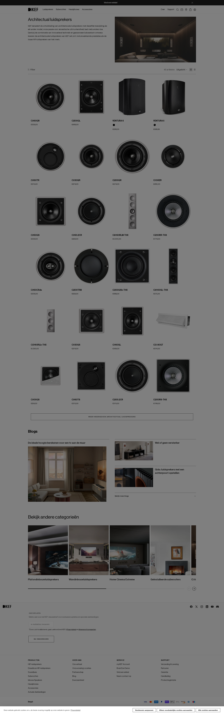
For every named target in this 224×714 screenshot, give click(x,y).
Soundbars (32, 672)
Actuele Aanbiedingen (37, 692)
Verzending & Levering (170, 664)
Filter (32, 69)
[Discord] (217, 607)
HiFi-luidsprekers (35, 664)
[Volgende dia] (67, 96)
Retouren (165, 668)
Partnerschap (77, 672)
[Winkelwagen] (190, 9)
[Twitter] (196, 607)
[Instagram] (202, 607)
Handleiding (165, 676)
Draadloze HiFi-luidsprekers (39, 668)
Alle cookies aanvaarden (208, 710)
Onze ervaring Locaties (81, 668)
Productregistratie (168, 680)
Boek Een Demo (123, 668)
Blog (74, 676)
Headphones (33, 684)
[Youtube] (212, 607)
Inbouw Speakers (35, 680)
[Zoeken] (177, 9)
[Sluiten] (192, 3)
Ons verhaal (77, 664)
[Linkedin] (207, 607)
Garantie (164, 672)
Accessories (33, 688)
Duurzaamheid (78, 680)
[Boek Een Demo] (182, 9)
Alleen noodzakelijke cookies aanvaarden (175, 710)
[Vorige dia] (34, 96)
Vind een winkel (123, 672)
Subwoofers (33, 676)
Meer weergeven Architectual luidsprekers (112, 417)
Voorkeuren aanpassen (144, 710)
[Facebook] (191, 607)
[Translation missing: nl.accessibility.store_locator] (186, 9)
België (30, 702)
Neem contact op (124, 676)
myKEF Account (123, 664)
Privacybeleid (75, 710)
